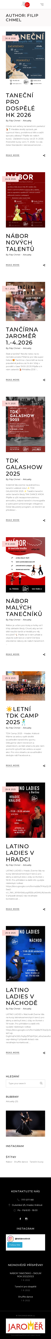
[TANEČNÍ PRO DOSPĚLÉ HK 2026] (25, 59)
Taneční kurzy (36, 1162)
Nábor (9, 1162)
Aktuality (27, 120)
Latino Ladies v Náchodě (22, 996)
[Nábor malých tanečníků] (25, 564)
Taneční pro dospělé (25, 1286)
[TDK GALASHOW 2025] (25, 424)
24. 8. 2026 (10, 179)
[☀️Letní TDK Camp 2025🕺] (25, 686)
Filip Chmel (15, 120)
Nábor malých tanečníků (24, 607)
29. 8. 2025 (10, 678)
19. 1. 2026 (10, 288)
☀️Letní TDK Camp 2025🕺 (22, 716)
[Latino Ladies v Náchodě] (25, 953)
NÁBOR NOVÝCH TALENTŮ (20, 242)
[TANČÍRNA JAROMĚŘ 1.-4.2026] (25, 301)
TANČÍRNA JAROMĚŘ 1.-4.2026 (22, 336)
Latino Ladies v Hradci (20, 853)
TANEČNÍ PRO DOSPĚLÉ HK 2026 (20, 105)
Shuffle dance (21, 1162)
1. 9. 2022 (25, 1280)
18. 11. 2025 (10, 403)
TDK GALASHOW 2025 (24, 467)
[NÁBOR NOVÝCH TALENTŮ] (25, 199)
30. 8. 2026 (10, 38)
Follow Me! (14, 1245)
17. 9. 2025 (10, 544)
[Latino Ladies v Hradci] (25, 810)
